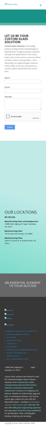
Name (7, 78)
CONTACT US (11, 343)
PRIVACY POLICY (12, 356)
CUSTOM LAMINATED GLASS (17, 334)
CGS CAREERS (11, 347)
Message (8, 97)
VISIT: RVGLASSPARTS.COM (17, 359)
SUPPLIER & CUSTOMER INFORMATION (22, 350)
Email (7, 87)
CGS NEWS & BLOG (13, 340)
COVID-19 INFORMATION (16, 353)
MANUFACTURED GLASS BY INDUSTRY (21, 331)
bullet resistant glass (20, 405)
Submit (10, 127)
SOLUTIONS (11, 337)
